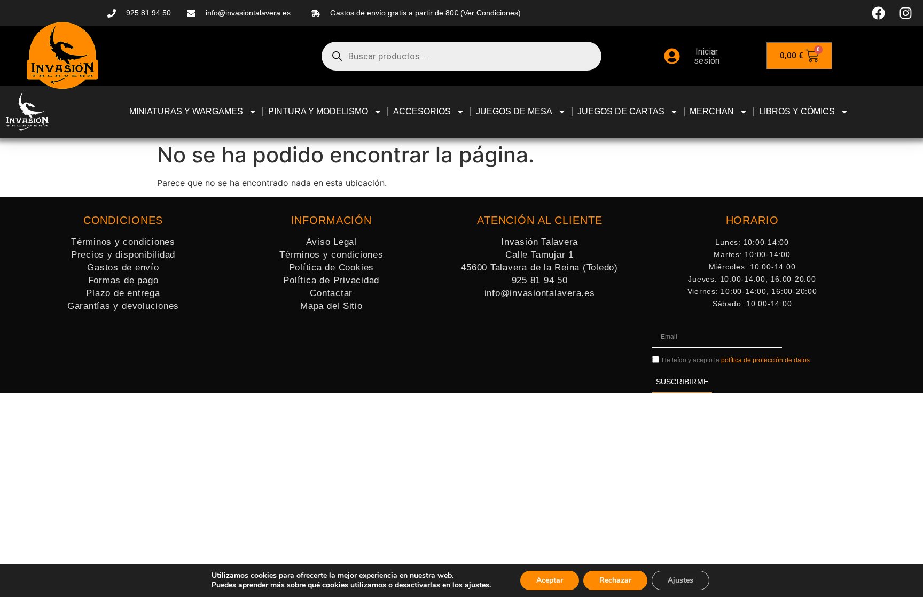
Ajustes (680, 580)
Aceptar (549, 580)
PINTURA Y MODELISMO (318, 111)
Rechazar (615, 580)
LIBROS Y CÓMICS (797, 111)
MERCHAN (712, 111)
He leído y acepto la (736, 360)
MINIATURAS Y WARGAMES (186, 111)
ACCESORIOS (422, 111)
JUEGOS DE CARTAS (620, 111)
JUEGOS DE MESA (514, 111)
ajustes (477, 585)
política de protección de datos (765, 360)
